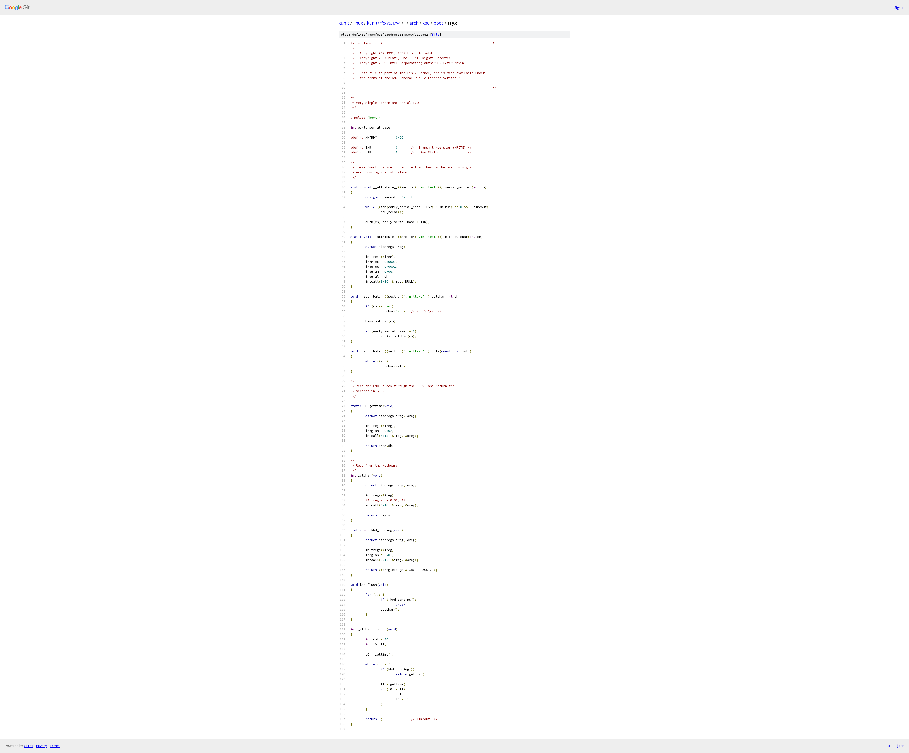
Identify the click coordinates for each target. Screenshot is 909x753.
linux (358, 23)
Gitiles (28, 746)
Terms (55, 746)
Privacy (41, 746)
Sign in (899, 7)
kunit (344, 23)
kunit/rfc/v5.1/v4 (384, 23)
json (900, 746)
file (435, 35)
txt (889, 746)
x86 (426, 23)
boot (438, 23)
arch (414, 23)
